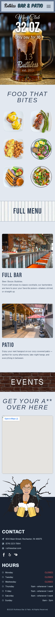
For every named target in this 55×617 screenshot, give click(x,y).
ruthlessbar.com (13, 548)
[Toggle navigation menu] (49, 6)
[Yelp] (9, 554)
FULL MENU (27, 211)
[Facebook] (4, 555)
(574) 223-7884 (13, 543)
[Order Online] (15, 555)
